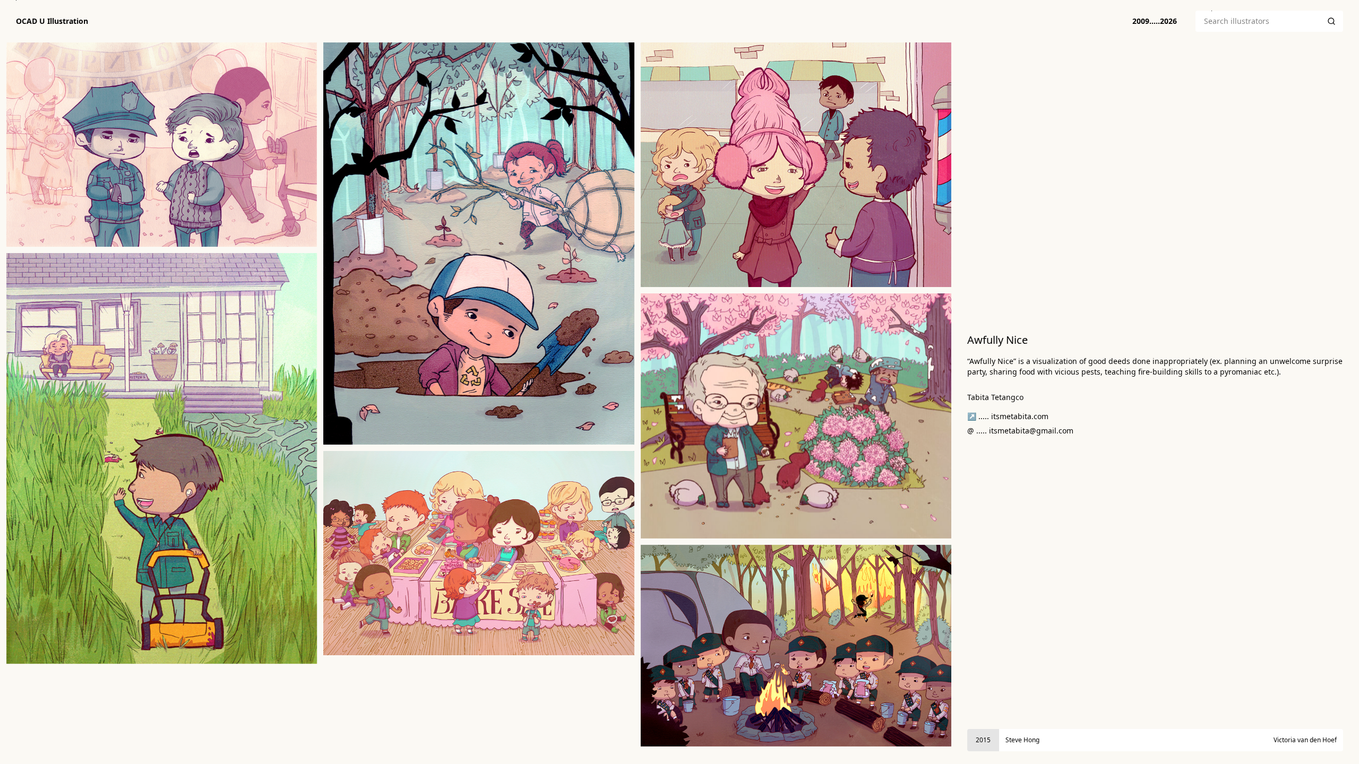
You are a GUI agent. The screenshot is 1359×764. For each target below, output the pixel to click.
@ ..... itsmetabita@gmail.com (1020, 431)
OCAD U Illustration (52, 21)
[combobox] (1257, 21)
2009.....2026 (1154, 21)
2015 (983, 739)
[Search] (1331, 21)
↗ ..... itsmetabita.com (1007, 416)
